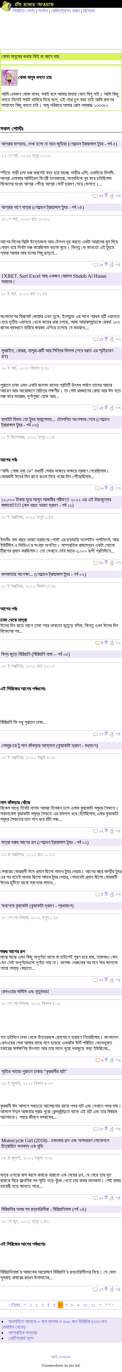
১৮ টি (103, 1128)
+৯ (118, 1128)
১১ (93, 1304)
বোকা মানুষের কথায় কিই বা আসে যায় (30, 56)
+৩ (118, 339)
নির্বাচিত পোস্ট (24, 10)
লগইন (43, 10)
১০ (85, 1304)
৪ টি (104, 642)
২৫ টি (103, 195)
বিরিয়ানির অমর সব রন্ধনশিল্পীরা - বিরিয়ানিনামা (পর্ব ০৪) (43, 1209)
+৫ (118, 830)
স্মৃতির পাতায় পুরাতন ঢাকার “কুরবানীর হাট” (34, 1071)
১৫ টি (103, 264)
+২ (118, 642)
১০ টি (103, 733)
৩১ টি (103, 562)
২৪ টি (103, 407)
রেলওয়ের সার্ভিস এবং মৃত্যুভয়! (25, 991)
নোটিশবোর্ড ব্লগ (21, 1338)
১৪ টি (103, 339)
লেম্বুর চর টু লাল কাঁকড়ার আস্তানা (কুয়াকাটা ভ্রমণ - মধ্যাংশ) (49, 745)
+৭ (118, 407)
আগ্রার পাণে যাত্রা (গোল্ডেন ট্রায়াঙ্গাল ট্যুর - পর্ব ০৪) (42, 207)
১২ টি (103, 830)
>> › (109, 1304)
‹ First (14, 1304)
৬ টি (104, 488)
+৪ (118, 264)
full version (61, 1357)
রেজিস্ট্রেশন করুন (65, 10)
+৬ (118, 195)
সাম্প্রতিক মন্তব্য (22, 1332)
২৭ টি (103, 1289)
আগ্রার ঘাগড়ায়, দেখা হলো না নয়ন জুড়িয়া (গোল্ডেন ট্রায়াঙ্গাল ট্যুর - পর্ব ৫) (59, 143)
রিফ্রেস (89, 10)
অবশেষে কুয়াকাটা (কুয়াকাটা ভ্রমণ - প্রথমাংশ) (37, 905)
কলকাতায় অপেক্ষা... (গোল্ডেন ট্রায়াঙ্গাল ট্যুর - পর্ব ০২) (43, 574)
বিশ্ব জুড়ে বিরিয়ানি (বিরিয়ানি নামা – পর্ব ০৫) (35, 654)
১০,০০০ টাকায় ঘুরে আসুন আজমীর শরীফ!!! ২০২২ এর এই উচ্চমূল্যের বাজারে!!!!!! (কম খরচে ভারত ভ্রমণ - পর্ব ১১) (56, 502)
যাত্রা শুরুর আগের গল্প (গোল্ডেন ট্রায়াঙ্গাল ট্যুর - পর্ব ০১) (45, 842)
